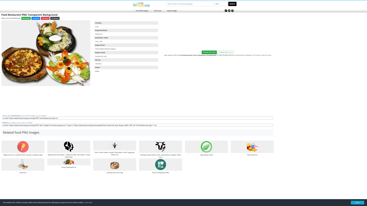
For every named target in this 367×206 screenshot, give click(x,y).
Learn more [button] (88, 202)
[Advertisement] (45, 100)
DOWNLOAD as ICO (226, 52)
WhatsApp (26, 18)
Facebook (35, 18)
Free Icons (157, 11)
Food (96, 27)
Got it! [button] (358, 202)
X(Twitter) (55, 18)
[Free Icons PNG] (141, 4)
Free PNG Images (142, 11)
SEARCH (232, 4)
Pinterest (45, 18)
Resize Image (172, 11)
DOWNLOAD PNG (209, 52)
